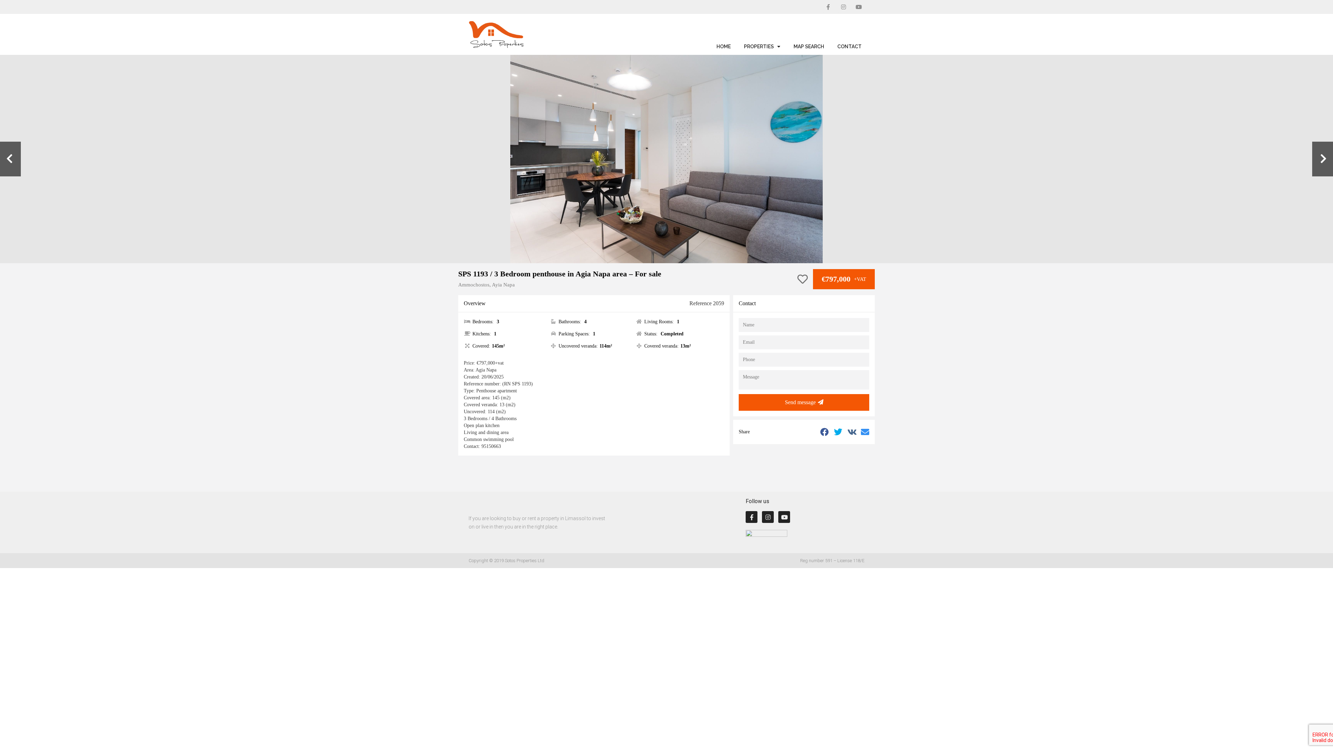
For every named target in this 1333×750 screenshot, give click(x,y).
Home (723, 46)
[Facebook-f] (828, 6)
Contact (849, 46)
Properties (759, 46)
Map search (809, 46)
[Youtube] (858, 6)
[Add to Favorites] (802, 279)
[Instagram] (843, 6)
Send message (800, 402)
